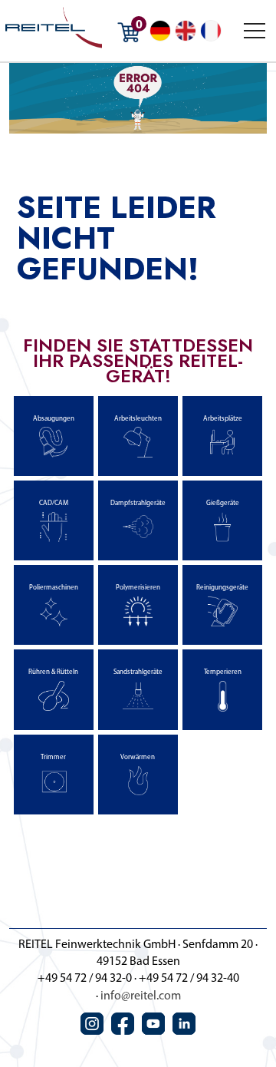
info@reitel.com (140, 996)
